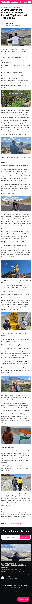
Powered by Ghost (16, 591)
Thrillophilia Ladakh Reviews (18, 523)
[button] (29, 2)
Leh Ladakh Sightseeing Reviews (11, 7)
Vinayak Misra (10, 23)
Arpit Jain (7, 577)
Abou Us (13, 587)
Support (20, 587)
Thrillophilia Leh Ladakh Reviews (14, 2)
